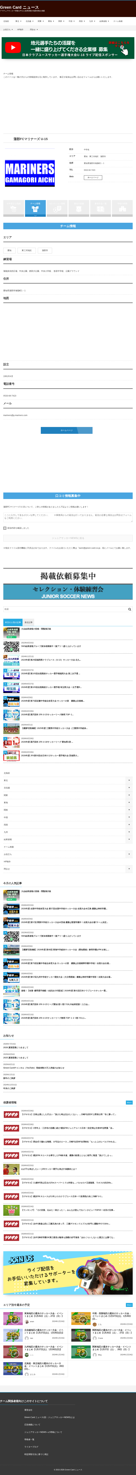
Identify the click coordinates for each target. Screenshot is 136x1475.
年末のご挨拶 (9, 1088)
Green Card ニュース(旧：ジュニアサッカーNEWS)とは (49, 1417)
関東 (39, 21)
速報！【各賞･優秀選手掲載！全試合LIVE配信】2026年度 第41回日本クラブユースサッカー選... (64, 991)
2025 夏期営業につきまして (15, 1058)
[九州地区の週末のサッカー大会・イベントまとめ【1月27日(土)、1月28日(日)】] (13, 1351)
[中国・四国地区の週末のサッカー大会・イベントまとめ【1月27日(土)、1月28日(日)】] (81, 1318)
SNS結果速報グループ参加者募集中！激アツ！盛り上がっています (51, 646)
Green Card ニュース (19, 7)
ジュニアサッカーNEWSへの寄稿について (43, 1432)
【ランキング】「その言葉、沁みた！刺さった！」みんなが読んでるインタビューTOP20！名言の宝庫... (68, 1210)
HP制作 (20, 30)
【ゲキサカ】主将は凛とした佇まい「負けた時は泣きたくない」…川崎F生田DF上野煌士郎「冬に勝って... (68, 1114)
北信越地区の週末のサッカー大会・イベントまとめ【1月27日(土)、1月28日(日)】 (44, 1331)
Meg (100, 1355)
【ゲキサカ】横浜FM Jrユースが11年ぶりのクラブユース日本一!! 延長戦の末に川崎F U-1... (62, 1196)
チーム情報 (35, 203)
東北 (17, 21)
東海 (50, 21)
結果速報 (103, 21)
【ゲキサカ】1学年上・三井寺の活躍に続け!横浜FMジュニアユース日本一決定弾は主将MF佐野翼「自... (67, 1128)
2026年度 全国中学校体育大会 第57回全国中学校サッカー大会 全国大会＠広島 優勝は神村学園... (64, 908)
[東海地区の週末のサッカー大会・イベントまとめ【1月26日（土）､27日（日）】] (13, 1318)
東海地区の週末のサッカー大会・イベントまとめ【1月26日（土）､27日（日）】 (44, 1314)
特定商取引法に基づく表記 (36, 1454)
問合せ (32, 30)
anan (32, 1321)
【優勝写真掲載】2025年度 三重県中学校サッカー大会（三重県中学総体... (54, 728)
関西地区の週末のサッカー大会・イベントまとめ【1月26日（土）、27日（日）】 (112, 1331)
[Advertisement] (68, 106)
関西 (60, 21)
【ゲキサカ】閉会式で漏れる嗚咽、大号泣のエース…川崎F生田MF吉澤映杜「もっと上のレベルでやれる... (68, 1142)
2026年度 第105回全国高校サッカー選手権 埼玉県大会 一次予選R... (51, 687)
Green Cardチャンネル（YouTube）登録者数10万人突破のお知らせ (33, 1068)
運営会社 (28, 1410)
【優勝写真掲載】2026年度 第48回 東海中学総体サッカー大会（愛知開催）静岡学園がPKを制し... (65, 949)
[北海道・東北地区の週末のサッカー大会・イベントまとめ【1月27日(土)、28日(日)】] (13, 1368)
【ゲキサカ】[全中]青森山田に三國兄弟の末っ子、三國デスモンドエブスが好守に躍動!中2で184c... (65, 1224)
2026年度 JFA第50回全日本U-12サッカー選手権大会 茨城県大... (50, 755)
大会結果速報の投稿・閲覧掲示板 (36, 629)
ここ (32, 1355)
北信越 (28, 21)
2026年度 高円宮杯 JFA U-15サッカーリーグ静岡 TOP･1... (47, 714)
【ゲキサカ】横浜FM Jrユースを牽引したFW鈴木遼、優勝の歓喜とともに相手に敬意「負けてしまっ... (67, 1155)
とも (100, 1324)
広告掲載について (32, 1424)
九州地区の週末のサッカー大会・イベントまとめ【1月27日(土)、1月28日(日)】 (43, 1348)
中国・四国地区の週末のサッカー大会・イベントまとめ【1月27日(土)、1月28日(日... (111, 1316)
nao (31, 1338)
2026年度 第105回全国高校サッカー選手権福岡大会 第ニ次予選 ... (50, 673)
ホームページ (93, 177)
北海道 (6, 21)
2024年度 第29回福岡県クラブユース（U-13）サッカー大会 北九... (51, 660)
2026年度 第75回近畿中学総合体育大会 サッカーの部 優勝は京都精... (52, 701)
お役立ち (7, 30)
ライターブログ (31, 1447)
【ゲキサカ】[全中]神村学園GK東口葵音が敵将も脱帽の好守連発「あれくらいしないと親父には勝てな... (68, 1237)
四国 (81, 21)
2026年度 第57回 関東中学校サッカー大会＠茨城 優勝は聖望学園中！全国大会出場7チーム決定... (64, 922)
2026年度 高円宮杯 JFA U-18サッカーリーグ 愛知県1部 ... (47, 742)
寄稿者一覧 (29, 1439)
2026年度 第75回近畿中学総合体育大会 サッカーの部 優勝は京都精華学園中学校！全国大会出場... (65, 963)
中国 (70, 21)
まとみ (32, 1374)
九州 (91, 21)
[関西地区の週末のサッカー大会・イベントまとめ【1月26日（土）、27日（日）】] (81, 1335)
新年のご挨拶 (9, 1078)
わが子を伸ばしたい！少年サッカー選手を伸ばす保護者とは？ (49, 1169)
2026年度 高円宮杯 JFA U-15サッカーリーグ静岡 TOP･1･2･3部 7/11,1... (53, 1018)
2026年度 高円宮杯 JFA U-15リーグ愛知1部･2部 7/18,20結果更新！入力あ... (55, 1004)
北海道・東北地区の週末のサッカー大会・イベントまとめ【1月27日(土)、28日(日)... (44, 1366)
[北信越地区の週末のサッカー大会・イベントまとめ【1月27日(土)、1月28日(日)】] (13, 1335)
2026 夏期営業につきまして (15, 1047)
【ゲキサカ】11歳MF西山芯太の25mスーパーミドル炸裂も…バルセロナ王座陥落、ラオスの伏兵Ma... (66, 1183)
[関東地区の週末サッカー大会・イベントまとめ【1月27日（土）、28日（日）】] (81, 1351)
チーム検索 (118, 21)
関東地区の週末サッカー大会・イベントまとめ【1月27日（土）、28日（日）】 (111, 1348)
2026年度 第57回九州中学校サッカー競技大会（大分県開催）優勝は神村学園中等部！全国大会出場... (66, 977)
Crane (100, 1338)
